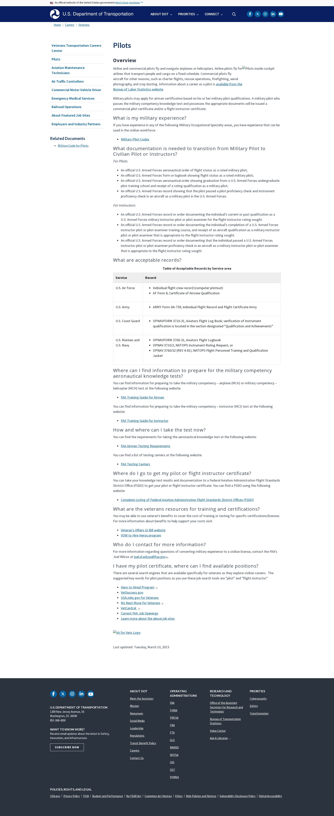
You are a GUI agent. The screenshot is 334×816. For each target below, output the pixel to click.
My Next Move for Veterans (140, 603)
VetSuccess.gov (132, 592)
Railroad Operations (66, 107)
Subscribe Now (67, 747)
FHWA (173, 710)
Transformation (259, 713)
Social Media (137, 721)
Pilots (56, 59)
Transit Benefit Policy (143, 743)
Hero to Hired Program (137, 587)
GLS (172, 740)
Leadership (136, 728)
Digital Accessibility (270, 796)
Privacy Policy (71, 796)
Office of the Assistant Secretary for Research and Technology (226, 707)
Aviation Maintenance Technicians (68, 70)
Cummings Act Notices (158, 796)
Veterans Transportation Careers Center (76, 48)
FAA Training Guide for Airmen (142, 397)
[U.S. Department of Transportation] (91, 14)
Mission (134, 706)
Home (57, 25)
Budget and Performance (107, 796)
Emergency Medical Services (73, 98)
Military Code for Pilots (73, 145)
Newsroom (136, 713)
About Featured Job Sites (71, 115)
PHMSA (174, 777)
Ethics (179, 796)
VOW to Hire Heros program (141, 535)
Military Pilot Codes (135, 139)
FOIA (86, 796)
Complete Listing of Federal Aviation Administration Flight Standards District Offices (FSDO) (187, 500)
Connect (212, 14)
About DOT (160, 14)
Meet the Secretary (141, 698)
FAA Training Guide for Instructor (144, 420)
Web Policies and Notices (201, 796)
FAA (172, 703)
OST (172, 770)
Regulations (137, 735)
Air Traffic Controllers (68, 81)
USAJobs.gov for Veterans (140, 597)
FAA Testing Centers (135, 464)
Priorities (186, 14)
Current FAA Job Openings (139, 613)
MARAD (174, 747)
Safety (254, 706)
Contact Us (137, 758)
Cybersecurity (258, 698)
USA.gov (55, 796)
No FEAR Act (133, 796)
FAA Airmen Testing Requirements (145, 446)
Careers (69, 25)
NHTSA (174, 755)
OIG (172, 762)
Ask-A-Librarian (219, 738)
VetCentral (129, 608)
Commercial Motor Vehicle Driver (76, 90)
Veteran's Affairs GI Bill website (143, 530)
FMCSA (174, 718)
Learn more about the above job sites (148, 618)
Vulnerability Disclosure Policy (238, 796)
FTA (172, 732)
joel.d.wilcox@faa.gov (149, 556)
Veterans (83, 25)
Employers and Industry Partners (76, 124)
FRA (172, 725)
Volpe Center (218, 731)
